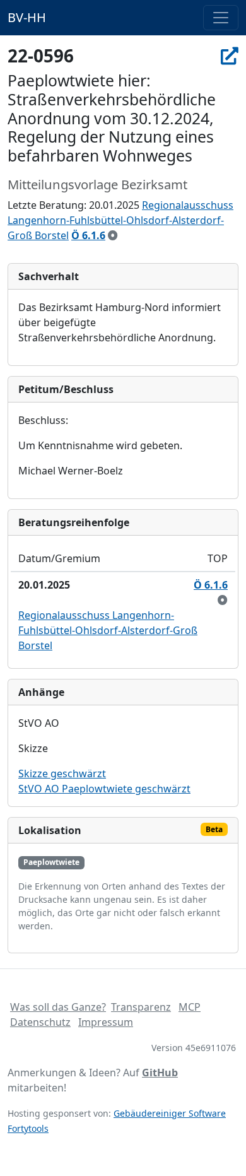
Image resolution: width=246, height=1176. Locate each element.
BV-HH (27, 17)
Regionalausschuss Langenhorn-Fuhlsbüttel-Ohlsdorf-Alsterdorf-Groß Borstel (120, 220)
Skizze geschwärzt (62, 773)
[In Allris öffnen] (229, 56)
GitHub (160, 1072)
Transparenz (141, 1007)
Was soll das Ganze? (58, 1007)
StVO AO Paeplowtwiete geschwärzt (104, 789)
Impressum (105, 1022)
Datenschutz (40, 1022)
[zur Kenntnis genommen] (113, 235)
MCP (190, 1007)
